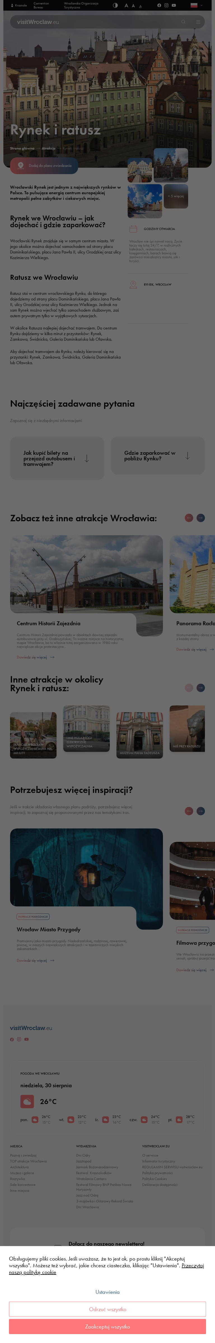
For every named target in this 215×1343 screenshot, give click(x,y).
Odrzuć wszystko (107, 1309)
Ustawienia (107, 1291)
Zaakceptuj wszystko (107, 1326)
